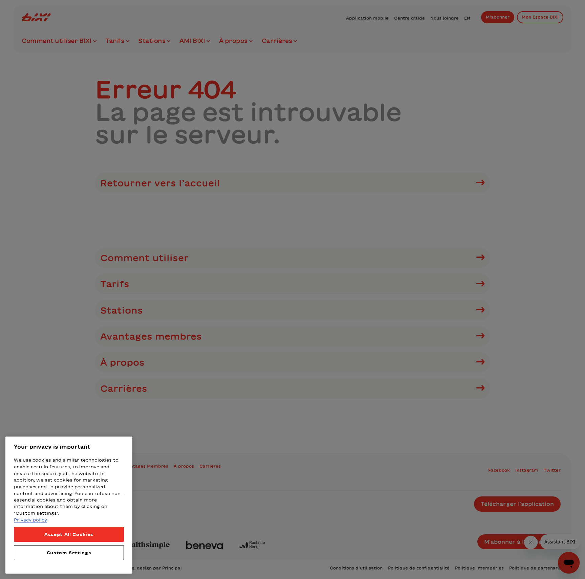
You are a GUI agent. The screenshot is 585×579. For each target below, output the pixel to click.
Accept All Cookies (68, 534)
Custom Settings (69, 552)
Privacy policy (30, 519)
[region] (68, 505)
